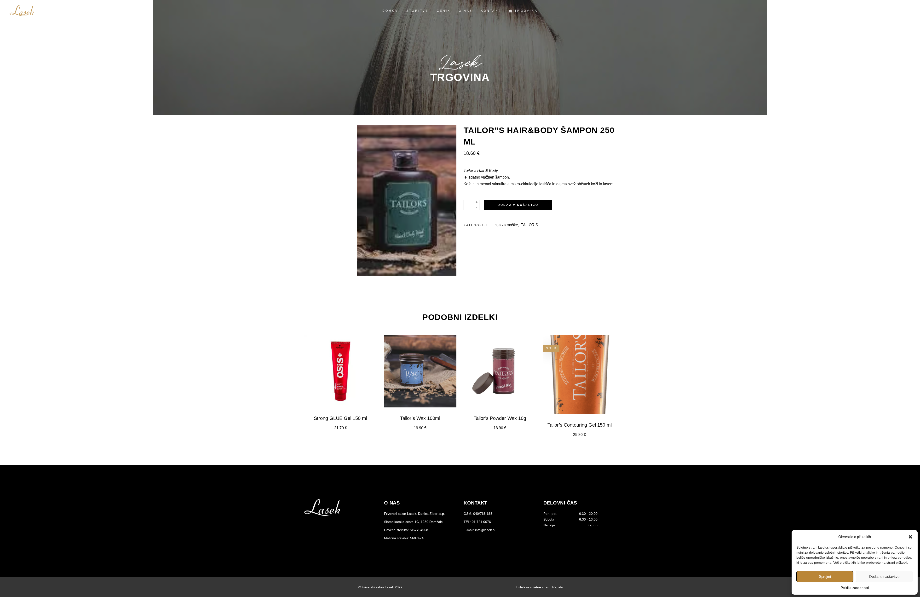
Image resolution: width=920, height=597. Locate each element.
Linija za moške (504, 225)
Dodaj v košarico (518, 205)
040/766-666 (483, 514)
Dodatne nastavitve (884, 576)
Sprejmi (825, 576)
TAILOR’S (529, 225)
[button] (910, 536)
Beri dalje (579, 434)
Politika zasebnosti (855, 588)
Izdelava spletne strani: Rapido (539, 587)
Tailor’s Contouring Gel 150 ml (579, 425)
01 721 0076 (481, 522)
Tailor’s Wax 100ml (420, 418)
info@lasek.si (485, 530)
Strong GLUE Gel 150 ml (340, 418)
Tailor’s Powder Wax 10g (500, 418)
